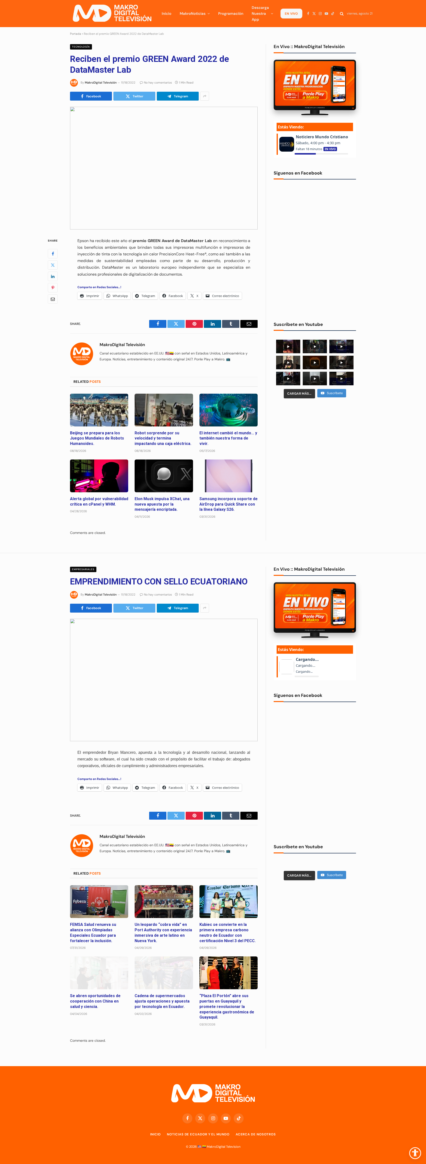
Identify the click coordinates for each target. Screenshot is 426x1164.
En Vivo (291, 14)
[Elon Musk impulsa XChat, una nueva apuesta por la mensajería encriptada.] (164, 475)
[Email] (53, 298)
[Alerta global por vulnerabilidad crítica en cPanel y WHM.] (99, 475)
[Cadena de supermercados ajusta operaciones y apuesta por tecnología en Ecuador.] (164, 972)
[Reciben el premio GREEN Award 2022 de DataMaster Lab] (164, 168)
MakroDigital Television (223, 1147)
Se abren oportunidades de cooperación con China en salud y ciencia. (95, 1001)
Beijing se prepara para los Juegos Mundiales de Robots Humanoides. (97, 438)
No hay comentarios (158, 83)
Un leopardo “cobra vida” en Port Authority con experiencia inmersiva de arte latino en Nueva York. (163, 932)
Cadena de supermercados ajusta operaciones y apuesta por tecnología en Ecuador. (162, 1001)
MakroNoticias (193, 13)
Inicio (166, 13)
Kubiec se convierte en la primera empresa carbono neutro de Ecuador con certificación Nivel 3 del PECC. (227, 932)
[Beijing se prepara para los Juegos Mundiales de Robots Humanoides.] (99, 410)
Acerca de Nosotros (256, 1134)
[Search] (342, 13)
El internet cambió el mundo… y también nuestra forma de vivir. (228, 438)
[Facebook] (53, 253)
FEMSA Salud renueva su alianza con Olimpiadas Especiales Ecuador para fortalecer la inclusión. (93, 932)
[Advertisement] (315, 440)
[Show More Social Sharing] (204, 96)
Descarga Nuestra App (260, 13)
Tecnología (81, 46)
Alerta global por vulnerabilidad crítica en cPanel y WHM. (99, 501)
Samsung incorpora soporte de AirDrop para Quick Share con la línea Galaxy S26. (228, 504)
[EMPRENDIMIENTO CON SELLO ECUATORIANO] (164, 680)
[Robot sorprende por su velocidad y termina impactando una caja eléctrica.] (164, 410)
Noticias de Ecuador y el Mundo (198, 1134)
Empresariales (83, 569)
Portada (75, 34)
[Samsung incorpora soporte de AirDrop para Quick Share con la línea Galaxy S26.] (228, 475)
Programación (230, 13)
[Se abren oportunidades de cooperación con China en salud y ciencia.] (99, 972)
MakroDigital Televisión (101, 83)
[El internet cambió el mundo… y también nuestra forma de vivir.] (228, 410)
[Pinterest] (53, 287)
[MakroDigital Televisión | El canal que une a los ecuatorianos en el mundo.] (112, 13)
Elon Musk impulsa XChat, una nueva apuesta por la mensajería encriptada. (162, 504)
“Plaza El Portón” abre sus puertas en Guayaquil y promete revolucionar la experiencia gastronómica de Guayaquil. (226, 1006)
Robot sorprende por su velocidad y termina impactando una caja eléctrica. (163, 438)
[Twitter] (53, 264)
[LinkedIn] (53, 276)
